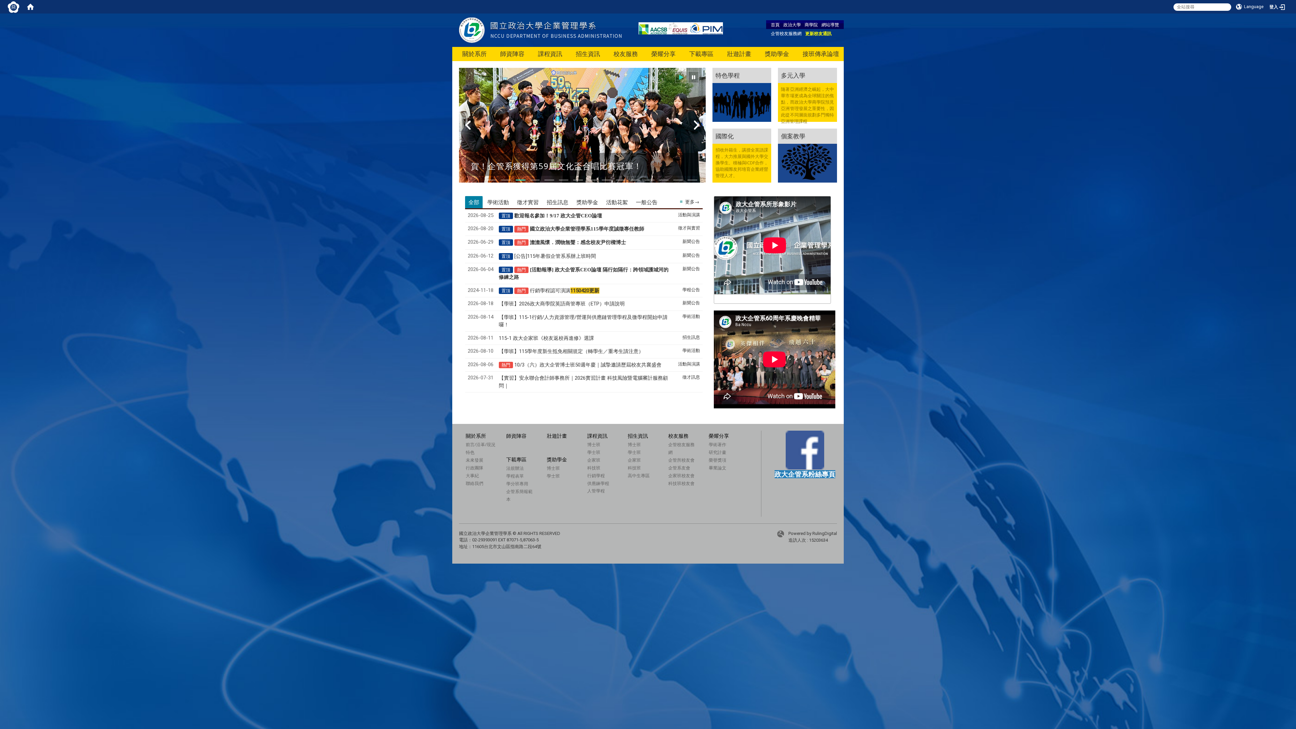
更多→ (692, 202)
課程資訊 (550, 53)
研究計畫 (717, 452)
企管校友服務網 (786, 33)
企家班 (593, 460)
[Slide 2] (506, 180)
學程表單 (515, 476)
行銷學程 (596, 476)
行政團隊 (474, 468)
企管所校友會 (681, 460)
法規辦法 (515, 468)
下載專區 (701, 53)
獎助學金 (777, 53)
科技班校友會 (681, 483)
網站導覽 (830, 25)
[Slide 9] (606, 180)
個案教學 (793, 136)
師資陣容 (512, 53)
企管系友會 (679, 468)
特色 (470, 452)
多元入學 (793, 75)
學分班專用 (517, 484)
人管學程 (596, 491)
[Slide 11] (635, 180)
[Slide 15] (692, 180)
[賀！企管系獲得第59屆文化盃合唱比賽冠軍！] (582, 129)
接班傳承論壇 (821, 53)
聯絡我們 (474, 483)
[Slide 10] (620, 180)
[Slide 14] (678, 180)
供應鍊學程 (598, 483)
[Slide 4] (535, 180)
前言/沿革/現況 (480, 444)
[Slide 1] (492, 180)
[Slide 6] (563, 180)
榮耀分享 (663, 53)
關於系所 (474, 53)
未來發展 (474, 460)
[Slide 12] (649, 180)
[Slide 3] (520, 180)
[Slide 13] (664, 180)
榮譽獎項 (717, 460)
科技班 (593, 468)
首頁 (775, 25)
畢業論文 (717, 468)
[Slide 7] (578, 180)
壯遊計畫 (739, 53)
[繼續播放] (681, 77)
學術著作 (717, 444)
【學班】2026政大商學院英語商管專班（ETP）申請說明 (562, 304)
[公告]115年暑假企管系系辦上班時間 (555, 256)
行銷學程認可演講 (564, 291)
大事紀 (472, 476)
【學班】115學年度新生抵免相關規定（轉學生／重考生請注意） (571, 351)
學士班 (593, 452)
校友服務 (626, 53)
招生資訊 (588, 53)
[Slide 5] (549, 180)
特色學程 (728, 75)
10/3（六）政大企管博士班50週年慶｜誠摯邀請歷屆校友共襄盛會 (588, 365)
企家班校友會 (681, 476)
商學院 (811, 25)
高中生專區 (639, 476)
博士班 (593, 444)
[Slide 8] (592, 180)
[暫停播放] (693, 77)
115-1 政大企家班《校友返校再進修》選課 (546, 338)
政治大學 (792, 25)
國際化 (725, 136)
